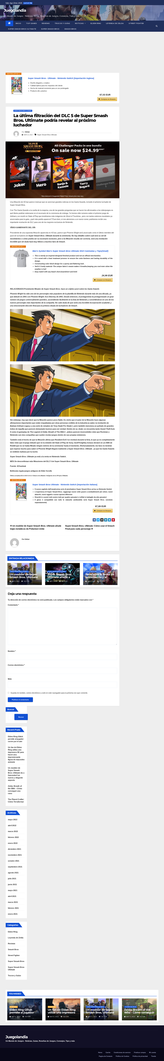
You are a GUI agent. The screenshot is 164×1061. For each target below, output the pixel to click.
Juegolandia (15, 10)
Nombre (12, 651)
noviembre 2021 (15, 855)
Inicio (18, 23)
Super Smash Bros (50, 29)
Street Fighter (136, 23)
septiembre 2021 (15, 867)
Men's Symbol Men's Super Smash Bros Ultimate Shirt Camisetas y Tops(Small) (70, 251)
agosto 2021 (13, 873)
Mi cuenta (152, 1052)
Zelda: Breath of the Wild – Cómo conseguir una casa (139, 1012)
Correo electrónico (16, 665)
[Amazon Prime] (114, 95)
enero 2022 (13, 843)
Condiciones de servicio (122, 1052)
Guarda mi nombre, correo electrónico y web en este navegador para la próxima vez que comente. (49, 693)
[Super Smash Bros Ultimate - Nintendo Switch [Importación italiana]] (21, 492)
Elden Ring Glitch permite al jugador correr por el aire (16, 739)
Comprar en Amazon (108, 99)
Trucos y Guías (62, 23)
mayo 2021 (12, 890)
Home (100, 1052)
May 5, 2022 (92, 1016)
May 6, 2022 (16, 1016)
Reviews (46, 23)
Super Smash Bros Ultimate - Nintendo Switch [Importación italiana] (64, 484)
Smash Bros (70, 29)
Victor (27, 132)
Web (10, 679)
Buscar (10, 709)
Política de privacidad (140, 1056)
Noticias (79, 23)
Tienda (153, 1056)
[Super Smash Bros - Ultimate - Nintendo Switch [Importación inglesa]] (17, 86)
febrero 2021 (13, 908)
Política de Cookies (122, 1056)
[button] (157, 26)
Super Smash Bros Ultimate (22, 29)
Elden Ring (95, 23)
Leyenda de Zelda (115, 23)
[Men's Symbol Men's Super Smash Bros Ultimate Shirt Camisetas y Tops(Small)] (21, 258)
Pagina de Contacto (105, 1056)
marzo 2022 (13, 831)
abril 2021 (12, 896)
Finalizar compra (140, 1052)
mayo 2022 (12, 820)
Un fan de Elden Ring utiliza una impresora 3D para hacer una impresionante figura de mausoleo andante (16, 754)
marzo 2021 (13, 902)
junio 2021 (12, 884)
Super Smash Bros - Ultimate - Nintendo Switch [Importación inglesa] (61, 78)
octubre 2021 (13, 861)
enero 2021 (13, 914)
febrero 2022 (13, 837)
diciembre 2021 (14, 849)
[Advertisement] (82, 48)
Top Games (31, 23)
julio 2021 (12, 879)
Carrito (108, 1052)
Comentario (13, 605)
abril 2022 (12, 825)
